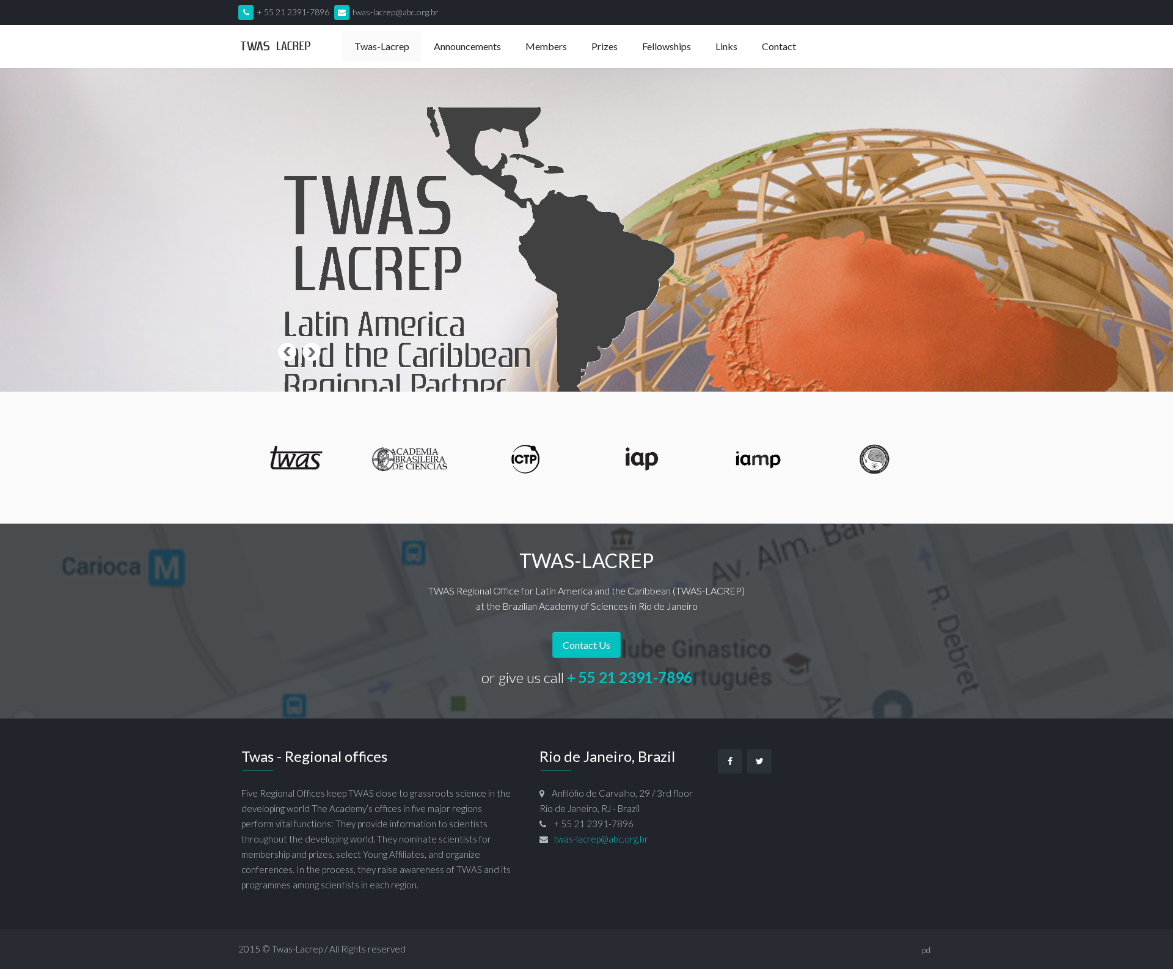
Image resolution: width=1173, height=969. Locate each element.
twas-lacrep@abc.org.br (396, 12)
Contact (779, 46)
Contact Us (586, 645)
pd (926, 950)
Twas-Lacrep (297, 948)
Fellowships (666, 46)
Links (726, 46)
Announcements (467, 46)
